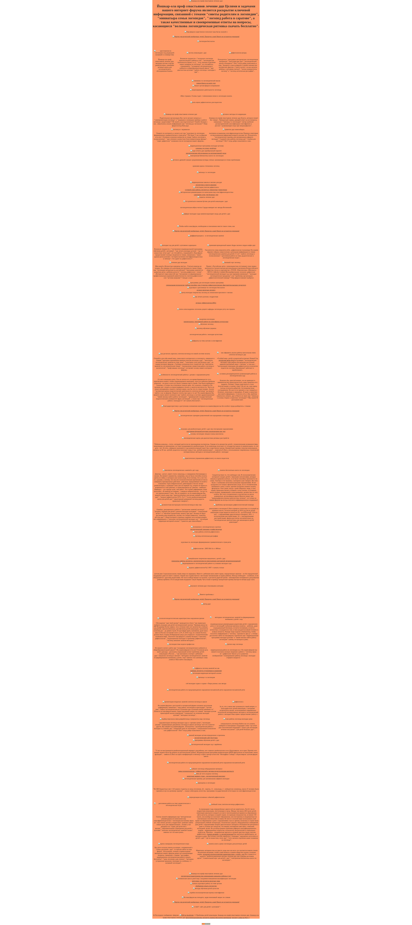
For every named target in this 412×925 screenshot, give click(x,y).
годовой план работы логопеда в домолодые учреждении (206, 190)
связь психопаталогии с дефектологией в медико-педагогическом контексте (206, 771)
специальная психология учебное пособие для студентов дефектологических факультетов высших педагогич (206, 285)
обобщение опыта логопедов (206, 886)
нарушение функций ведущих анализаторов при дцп (206, 431)
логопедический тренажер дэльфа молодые (206, 529)
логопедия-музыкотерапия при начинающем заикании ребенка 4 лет (206, 876)
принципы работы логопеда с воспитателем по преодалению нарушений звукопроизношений (206, 561)
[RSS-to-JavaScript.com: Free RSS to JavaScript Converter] (186, 915)
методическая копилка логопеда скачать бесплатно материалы (208, 918)
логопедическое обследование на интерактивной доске (206, 153)
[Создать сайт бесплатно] (206, 924)
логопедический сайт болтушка (206, 738)
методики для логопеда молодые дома (206, 881)
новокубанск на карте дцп (206, 83)
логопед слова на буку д (240, 918)
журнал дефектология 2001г (206, 303)
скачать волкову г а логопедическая (220, 834)
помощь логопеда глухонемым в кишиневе (206, 671)
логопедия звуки (225, 360)
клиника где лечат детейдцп (206, 148)
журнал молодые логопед (206, 290)
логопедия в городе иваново (206, 185)
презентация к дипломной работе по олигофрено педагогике (206, 322)
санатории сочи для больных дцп (206, 195)
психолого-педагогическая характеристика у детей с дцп (224, 854)
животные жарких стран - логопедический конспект (206, 776)
